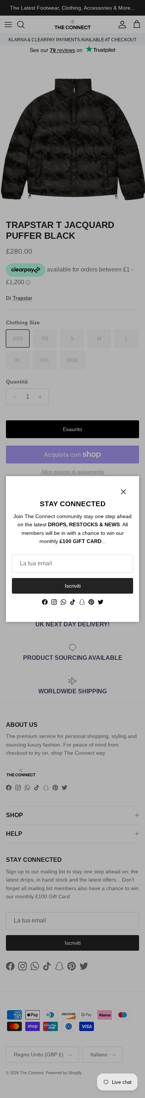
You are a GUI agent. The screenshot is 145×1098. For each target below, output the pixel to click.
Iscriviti (73, 586)
